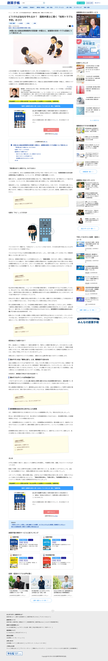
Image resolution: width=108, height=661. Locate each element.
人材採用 (21, 23)
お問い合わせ (20, 643)
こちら (56, 134)
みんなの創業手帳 (11, 627)
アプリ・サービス (59, 7)
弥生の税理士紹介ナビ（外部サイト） (42, 627)
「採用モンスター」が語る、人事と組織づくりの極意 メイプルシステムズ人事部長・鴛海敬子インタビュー (38, 524)
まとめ (16, 160)
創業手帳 (15, 622)
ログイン (98, 3)
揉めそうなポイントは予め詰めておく (24, 156)
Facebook (11, 632)
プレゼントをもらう (45, 617)
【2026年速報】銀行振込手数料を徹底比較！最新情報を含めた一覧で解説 (93, 88)
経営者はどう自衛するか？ (21, 151)
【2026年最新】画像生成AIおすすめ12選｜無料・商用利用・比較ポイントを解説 (93, 110)
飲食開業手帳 (30, 622)
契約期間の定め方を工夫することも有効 (24, 158)
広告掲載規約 (73, 648)
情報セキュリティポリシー (39, 648)
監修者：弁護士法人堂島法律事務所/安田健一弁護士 (20, 27)
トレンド (87, 293)
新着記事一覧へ (87, 172)
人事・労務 (69, 7)
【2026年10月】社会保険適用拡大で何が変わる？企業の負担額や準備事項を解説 (93, 78)
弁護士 (28, 23)
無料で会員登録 (80, 3)
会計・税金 (49, 7)
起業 (20, 7)
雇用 (35, 23)
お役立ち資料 (90, 3)
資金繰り (32, 7)
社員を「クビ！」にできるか (22, 149)
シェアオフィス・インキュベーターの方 (35, 643)
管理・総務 (86, 7)
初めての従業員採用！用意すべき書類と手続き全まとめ (25, 526)
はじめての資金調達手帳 (51, 622)
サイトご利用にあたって (13, 648)
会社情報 (9, 638)
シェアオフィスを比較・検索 (24, 627)
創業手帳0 (9, 622)
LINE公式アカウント (20, 632)
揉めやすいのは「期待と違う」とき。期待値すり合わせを (28, 154)
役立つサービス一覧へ (87, 228)
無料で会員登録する (21, 617)
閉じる (45, 141)
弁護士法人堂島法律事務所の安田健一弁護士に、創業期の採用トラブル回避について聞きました (40, 145)
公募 (86, 304)
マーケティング (78, 7)
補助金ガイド (22, 622)
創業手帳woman (39, 622)
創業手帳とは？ (10, 617)
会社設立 (25, 7)
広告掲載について (11, 643)
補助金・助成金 (41, 7)
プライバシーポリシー (25, 648)
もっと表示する (94, 120)
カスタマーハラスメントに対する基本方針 (57, 648)
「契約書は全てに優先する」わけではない (25, 147)
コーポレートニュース (17, 638)
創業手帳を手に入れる (32, 617)
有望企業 (87, 272)
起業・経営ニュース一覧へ (40, 600)
